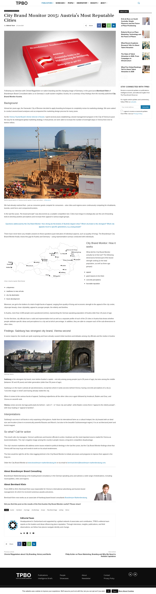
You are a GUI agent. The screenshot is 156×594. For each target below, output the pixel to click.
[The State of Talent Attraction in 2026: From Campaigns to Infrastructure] (146, 56)
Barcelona (48, 200)
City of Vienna (103, 117)
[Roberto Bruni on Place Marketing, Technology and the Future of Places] (146, 34)
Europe (43, 510)
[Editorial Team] (12, 525)
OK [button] (108, 591)
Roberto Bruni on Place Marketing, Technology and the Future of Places (131, 34)
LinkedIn (133, 102)
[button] (138, 3)
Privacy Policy (138, 114)
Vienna (67, 510)
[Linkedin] (114, 25)
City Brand (19, 510)
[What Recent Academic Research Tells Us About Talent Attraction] (146, 45)
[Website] (30, 532)
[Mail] (24, 532)
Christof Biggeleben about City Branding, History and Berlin (27, 554)
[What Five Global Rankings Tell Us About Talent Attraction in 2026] (146, 69)
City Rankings (35, 510)
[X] (104, 25)
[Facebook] (99, 25)
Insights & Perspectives (12, 11)
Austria (12, 510)
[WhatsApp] (109, 25)
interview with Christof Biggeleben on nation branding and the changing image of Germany (49, 91)
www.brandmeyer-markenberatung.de (42, 463)
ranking (61, 510)
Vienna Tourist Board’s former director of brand (26, 117)
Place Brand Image (52, 510)
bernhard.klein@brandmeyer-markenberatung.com (86, 463)
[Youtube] (33, 532)
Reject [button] (115, 591)
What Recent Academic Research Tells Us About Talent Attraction (130, 45)
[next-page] (125, 77)
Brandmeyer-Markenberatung (76, 498)
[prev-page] (122, 77)
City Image (26, 510)
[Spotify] (27, 532)
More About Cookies (126, 591)
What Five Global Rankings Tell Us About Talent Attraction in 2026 (131, 69)
